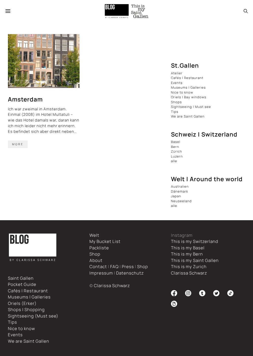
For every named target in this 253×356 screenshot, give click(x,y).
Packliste (99, 248)
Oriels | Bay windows (188, 97)
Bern (175, 146)
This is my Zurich (189, 266)
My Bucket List (105, 241)
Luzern (177, 156)
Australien (180, 186)
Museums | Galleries (188, 87)
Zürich (176, 151)
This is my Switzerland (194, 241)
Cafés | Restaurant (187, 78)
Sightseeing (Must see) (33, 316)
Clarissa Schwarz (112, 285)
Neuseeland (181, 201)
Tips (174, 111)
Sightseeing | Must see (191, 106)
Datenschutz (130, 273)
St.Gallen (185, 65)
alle (174, 161)
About (96, 260)
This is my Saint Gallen (195, 260)
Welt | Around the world (207, 179)
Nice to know (182, 92)
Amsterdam (25, 99)
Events (177, 82)
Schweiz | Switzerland (204, 134)
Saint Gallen (21, 278)
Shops (176, 102)
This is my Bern (187, 254)
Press (128, 266)
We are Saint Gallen (188, 116)
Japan (176, 196)
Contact (98, 266)
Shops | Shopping (26, 309)
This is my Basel (188, 248)
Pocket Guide (22, 284)
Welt (94, 235)
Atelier (177, 73)
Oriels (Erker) (22, 303)
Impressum (101, 273)
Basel (175, 141)
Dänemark (179, 191)
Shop (94, 254)
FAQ (114, 266)
